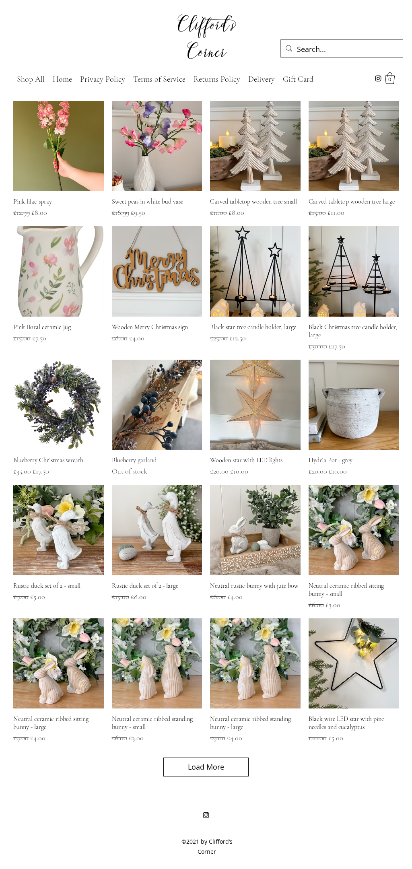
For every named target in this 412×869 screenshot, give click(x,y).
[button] (390, 78)
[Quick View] (58, 146)
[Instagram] (378, 78)
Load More (206, 767)
